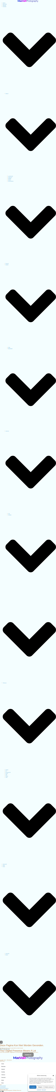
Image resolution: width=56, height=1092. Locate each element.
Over (4, 865)
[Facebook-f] (0, 1091)
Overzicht (5, 864)
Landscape (10, 176)
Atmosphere (10, 181)
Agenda (4, 5)
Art (6, 771)
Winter (9, 179)
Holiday (9, 514)
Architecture (8, 772)
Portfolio (3, 1071)
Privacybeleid (44, 1089)
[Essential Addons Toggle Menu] (1, 1042)
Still (6, 774)
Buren (6, 954)
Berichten (5, 4)
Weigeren (40, 1087)
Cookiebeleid (39, 1089)
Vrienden (7, 953)
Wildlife (9, 178)
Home (4, 2)
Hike (9, 347)
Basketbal (10, 348)
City (9, 513)
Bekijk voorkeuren (49, 1087)
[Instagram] (1, 1091)
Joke (6, 777)
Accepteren (32, 1087)
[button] (53, 1075)
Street (6, 776)
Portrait (7, 263)
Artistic (6, 769)
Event (6, 773)
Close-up (10, 177)
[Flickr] (2, 1091)
